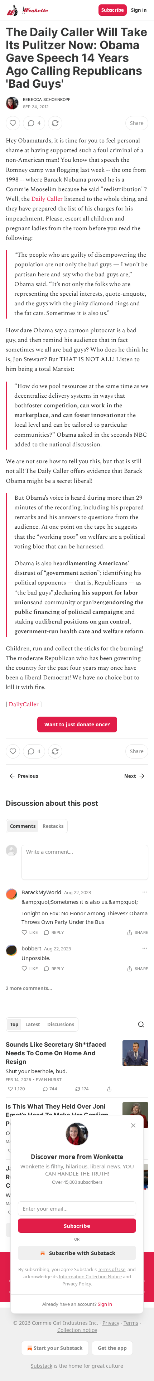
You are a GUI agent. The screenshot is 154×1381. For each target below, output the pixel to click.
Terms (131, 1322)
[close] (133, 1125)
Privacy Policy (76, 1283)
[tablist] (37, 826)
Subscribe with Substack (82, 1252)
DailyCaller (24, 704)
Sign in (139, 10)
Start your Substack (58, 1347)
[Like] (13, 123)
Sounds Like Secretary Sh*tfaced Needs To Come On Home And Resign (56, 1053)
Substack (41, 1365)
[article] (77, 1066)
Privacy (110, 1322)
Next (130, 776)
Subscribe (112, 10)
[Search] (141, 1024)
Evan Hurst (49, 1079)
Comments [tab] (22, 826)
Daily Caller (47, 199)
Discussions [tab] (60, 1024)
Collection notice (77, 1330)
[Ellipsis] (144, 892)
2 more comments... (29, 988)
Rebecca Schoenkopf (47, 99)
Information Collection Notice (90, 1276)
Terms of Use (111, 1269)
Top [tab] (14, 1024)
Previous (28, 776)
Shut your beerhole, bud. (36, 1071)
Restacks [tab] (53, 826)
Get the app (112, 1347)
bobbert (31, 948)
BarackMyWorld (41, 892)
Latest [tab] (32, 1024)
